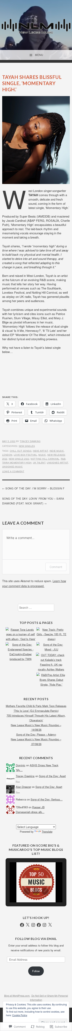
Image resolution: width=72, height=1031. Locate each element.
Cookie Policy (19, 1015)
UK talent (39, 462)
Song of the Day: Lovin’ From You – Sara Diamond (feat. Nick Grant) (33, 501)
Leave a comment (13, 471)
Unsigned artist (57, 462)
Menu (39, 55)
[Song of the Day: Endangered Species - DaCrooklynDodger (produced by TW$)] (21, 651)
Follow (36, 971)
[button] (26, 891)
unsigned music (12, 466)
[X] (27, 925)
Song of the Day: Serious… (47, 799)
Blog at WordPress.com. (17, 995)
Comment (56, 567)
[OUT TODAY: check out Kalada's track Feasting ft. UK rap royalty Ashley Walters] (51, 662)
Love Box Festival (25, 454)
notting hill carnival (45, 458)
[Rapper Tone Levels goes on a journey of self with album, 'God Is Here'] (21, 634)
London (7, 454)
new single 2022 (19, 458)
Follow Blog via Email (36, 939)
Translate (47, 831)
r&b (63, 458)
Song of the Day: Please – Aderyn (36, 734)
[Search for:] (36, 607)
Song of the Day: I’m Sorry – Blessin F (34, 488)
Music (42, 454)
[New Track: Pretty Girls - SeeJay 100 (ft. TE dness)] (51, 634)
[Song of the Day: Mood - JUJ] (51, 647)
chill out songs (21, 450)
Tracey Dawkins (30, 441)
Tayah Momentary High (17, 462)
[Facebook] (22, 925)
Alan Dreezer (23, 787)
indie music (56, 450)
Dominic (20, 765)
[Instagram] (33, 925)
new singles (27, 445)
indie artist (40, 450)
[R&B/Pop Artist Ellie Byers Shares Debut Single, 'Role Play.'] (51, 680)
